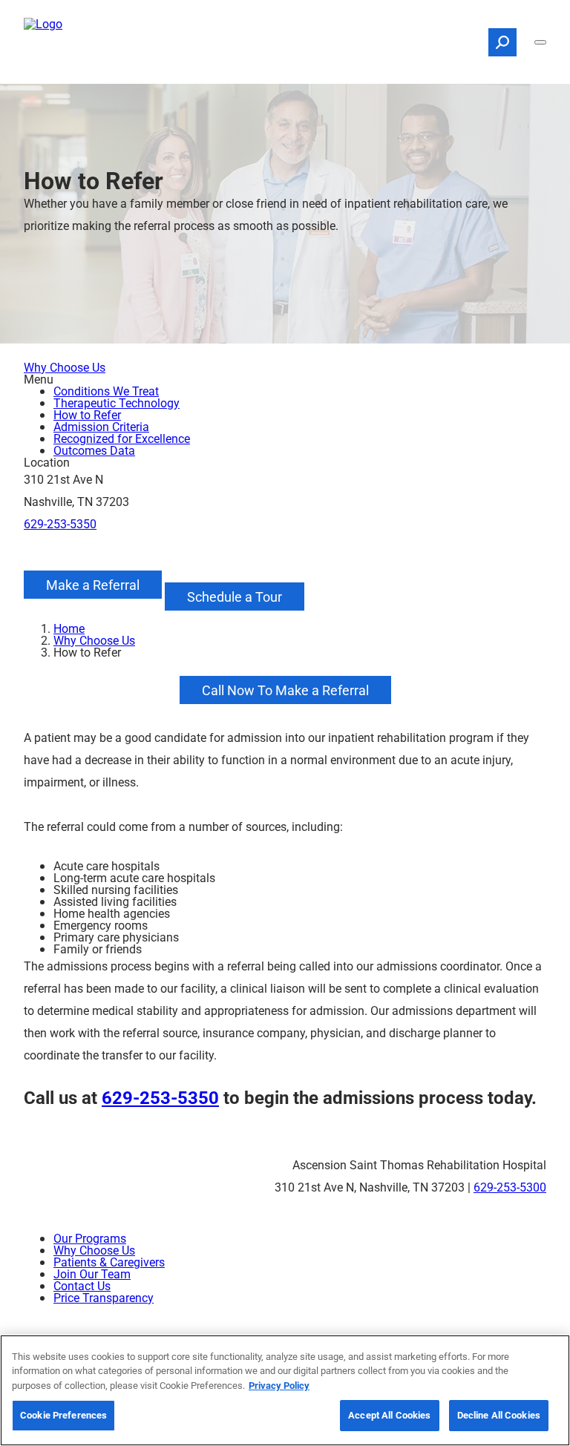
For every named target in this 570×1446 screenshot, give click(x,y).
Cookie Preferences (63, 1415)
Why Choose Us (64, 367)
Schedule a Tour (234, 596)
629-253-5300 (510, 1186)
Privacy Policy (279, 1385)
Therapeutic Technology (116, 402)
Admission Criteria (101, 426)
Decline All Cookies (498, 1415)
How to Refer (87, 414)
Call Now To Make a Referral (285, 690)
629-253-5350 (60, 523)
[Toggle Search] (502, 42)
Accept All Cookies (389, 1415)
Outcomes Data (94, 450)
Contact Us (82, 1285)
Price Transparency (103, 1297)
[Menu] (540, 42)
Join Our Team (92, 1273)
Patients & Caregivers (109, 1261)
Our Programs (89, 1238)
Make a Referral (93, 585)
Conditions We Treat (106, 390)
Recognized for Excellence (121, 438)
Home (69, 628)
